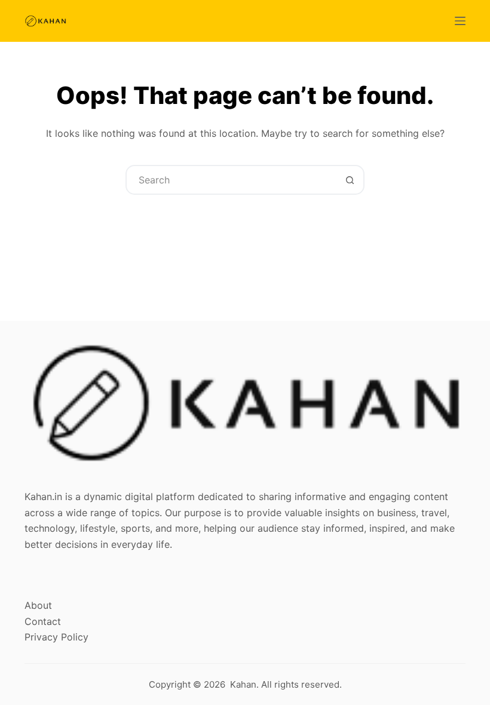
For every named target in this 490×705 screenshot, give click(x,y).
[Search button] (349, 180)
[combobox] (231, 180)
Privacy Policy (56, 637)
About (38, 605)
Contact (42, 621)
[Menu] (460, 21)
